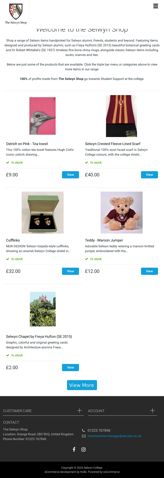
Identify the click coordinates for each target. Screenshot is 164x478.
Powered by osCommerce (104, 471)
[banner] (82, 385)
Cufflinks (13, 240)
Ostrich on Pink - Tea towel (27, 144)
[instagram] (83, 449)
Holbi (83, 471)
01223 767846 (99, 430)
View (70, 175)
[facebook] (74, 449)
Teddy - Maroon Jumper (104, 240)
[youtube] (91, 450)
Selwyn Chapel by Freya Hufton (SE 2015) (39, 336)
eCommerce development (60, 471)
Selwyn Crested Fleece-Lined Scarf (112, 144)
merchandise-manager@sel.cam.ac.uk (114, 436)
